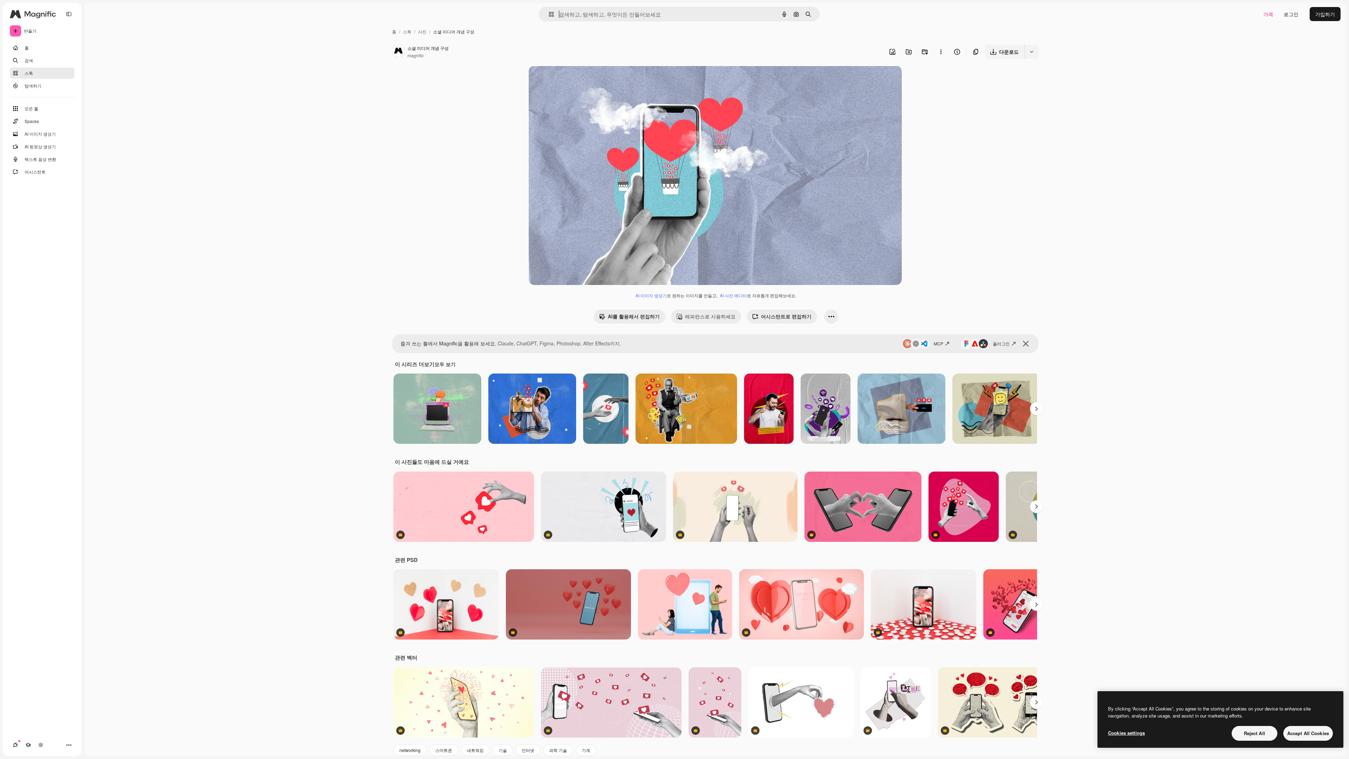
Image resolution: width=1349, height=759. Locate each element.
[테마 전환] (40, 745)
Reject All (1254, 733)
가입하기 (1325, 14)
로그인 (1291, 14)
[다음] (1036, 409)
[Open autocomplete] (548, 14)
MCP (938, 343)
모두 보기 (445, 364)
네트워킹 (475, 750)
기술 (502, 750)
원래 (569, 79)
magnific (416, 55)
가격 (1268, 14)
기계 (586, 750)
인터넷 (528, 750)
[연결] (15, 745)
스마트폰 (443, 750)
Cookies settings (1126, 732)
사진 (422, 31)
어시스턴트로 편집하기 (786, 316)
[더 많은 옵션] (941, 52)
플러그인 (1001, 343)
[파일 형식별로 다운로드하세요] (1031, 52)
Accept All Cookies (1308, 733)
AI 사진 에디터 (733, 295)
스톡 (407, 31)
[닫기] (1026, 343)
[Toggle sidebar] (68, 14)
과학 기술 (558, 750)
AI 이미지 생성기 (651, 295)
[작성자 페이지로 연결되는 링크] (398, 52)
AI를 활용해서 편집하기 (634, 316)
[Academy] (28, 745)
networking (410, 750)
